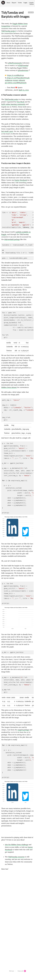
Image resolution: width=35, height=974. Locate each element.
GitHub (32, 4)
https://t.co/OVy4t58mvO (16, 78)
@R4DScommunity (15, 63)
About (8, 2)
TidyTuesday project (8, 31)
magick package (23, 730)
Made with (21, 971)
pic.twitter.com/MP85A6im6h (15, 83)
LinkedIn (31, 2)
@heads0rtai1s (23, 70)
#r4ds (27, 78)
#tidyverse (9, 80)
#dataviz (22, 80)
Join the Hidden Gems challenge (16, 845)
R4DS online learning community (13, 104)
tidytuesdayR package (12, 239)
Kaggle (25, 2)
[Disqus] (17, 895)
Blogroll (14, 2)
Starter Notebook (20, 180)
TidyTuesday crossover (16, 857)
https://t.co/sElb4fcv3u (15, 75)
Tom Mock (20, 102)
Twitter (20, 2)
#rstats (15, 80)
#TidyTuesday (23, 65)
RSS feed (11, 971)
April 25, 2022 (24, 90)
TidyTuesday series (11, 99)
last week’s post (7, 131)
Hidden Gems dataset (9, 387)
